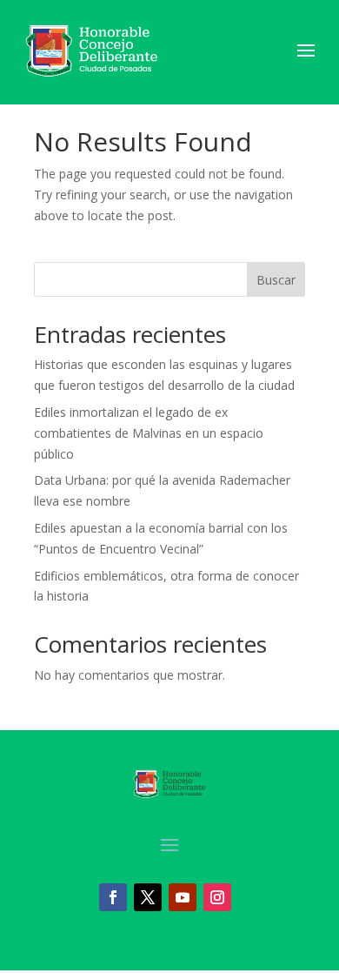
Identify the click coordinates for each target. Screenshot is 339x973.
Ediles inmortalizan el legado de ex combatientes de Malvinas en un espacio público (148, 433)
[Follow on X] (148, 897)
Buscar (276, 280)
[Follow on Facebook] (113, 897)
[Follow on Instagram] (217, 897)
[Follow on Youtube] (182, 897)
